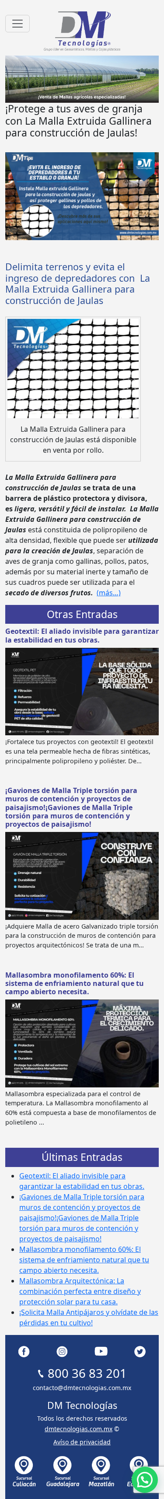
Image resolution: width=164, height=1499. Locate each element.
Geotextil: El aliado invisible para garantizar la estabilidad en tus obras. (82, 635)
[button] (145, 1480)
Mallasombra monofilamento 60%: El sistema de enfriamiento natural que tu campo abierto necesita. (74, 983)
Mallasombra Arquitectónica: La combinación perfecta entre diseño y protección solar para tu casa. (80, 1291)
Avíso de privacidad (82, 1442)
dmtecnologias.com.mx (78, 1429)
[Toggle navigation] (17, 23)
